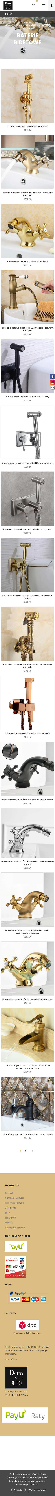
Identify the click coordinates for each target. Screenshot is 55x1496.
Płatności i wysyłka (14, 1197)
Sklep (19, 25)
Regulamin (10, 1217)
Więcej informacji (37, 1490)
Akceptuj (18, 1490)
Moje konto (10, 1207)
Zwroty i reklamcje (14, 1202)
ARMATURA (32, 25)
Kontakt (9, 1193)
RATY (7, 1212)
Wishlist (9, 1222)
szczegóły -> (11, 1359)
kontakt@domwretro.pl (16, 1391)
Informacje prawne (15, 1227)
